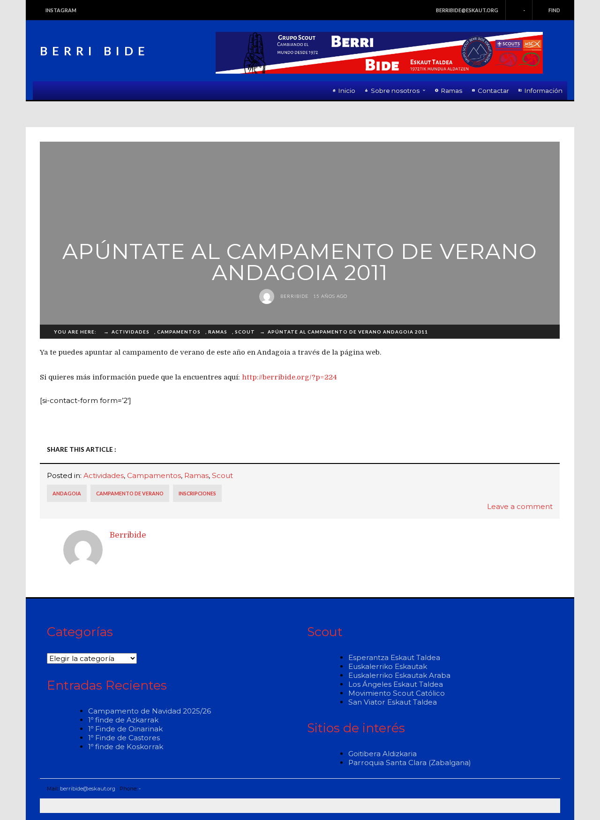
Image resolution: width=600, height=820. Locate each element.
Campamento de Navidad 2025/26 (149, 710)
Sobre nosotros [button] (395, 90)
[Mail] (549, 450)
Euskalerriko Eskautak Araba (399, 675)
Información (543, 90)
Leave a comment (520, 506)
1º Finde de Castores (124, 737)
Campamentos (154, 475)
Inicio (346, 90)
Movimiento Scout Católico (396, 693)
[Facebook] (440, 450)
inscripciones (197, 493)
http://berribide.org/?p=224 (289, 377)
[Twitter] (454, 450)
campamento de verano (130, 493)
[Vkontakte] (535, 450)
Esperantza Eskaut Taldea (394, 657)
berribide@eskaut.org (467, 10)
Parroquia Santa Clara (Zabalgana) (409, 762)
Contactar (493, 90)
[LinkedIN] (468, 450)
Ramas (451, 90)
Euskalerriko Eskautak (387, 666)
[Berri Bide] (379, 53)
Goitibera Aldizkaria (382, 753)
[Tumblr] (495, 450)
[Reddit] (481, 450)
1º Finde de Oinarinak (125, 728)
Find (554, 10)
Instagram (60, 10)
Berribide (293, 296)
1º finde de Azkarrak (123, 719)
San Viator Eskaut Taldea (392, 702)
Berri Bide (95, 51)
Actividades (103, 475)
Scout (222, 475)
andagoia (66, 493)
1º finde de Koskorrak (125, 746)
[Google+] (508, 450)
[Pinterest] (522, 450)
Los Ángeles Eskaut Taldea (395, 684)
